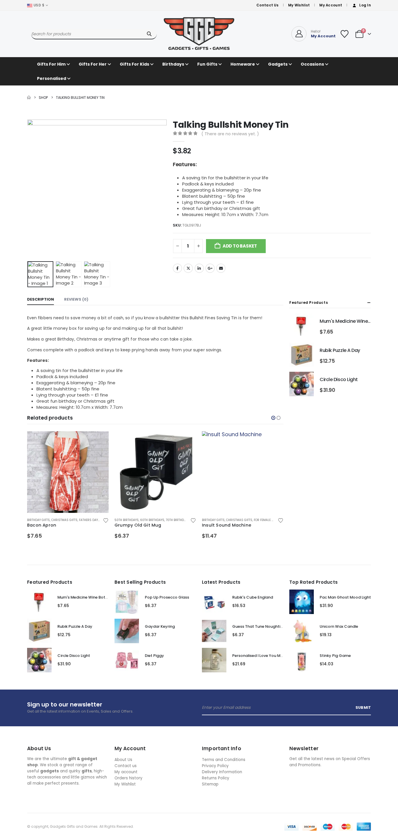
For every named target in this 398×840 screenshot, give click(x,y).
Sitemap (210, 784)
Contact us (126, 766)
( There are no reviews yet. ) (230, 134)
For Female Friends (269, 520)
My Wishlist (299, 5)
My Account (330, 5)
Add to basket (240, 246)
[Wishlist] (344, 34)
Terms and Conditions (223, 759)
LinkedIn (199, 268)
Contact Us (267, 5)
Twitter (188, 268)
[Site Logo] (199, 34)
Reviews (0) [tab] (76, 299)
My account (126, 772)
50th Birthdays (127, 520)
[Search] (149, 34)
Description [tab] (40, 299)
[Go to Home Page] (29, 97)
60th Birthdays (152, 520)
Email (221, 268)
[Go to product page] (68, 472)
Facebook (177, 268)
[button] (28, 189)
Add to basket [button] (99, 441)
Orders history (128, 778)
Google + (210, 268)
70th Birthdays (177, 520)
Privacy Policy (215, 766)
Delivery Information (222, 772)
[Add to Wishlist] (106, 520)
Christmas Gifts (64, 520)
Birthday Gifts (38, 520)
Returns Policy (215, 778)
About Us (123, 759)
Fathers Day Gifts (93, 520)
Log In (365, 5)
